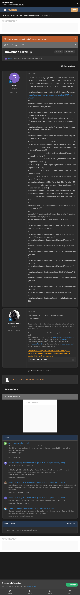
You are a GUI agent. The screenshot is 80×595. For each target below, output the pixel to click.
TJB (11, 457)
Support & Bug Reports (33, 58)
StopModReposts (36, 344)
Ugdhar (12, 492)
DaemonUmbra (14, 324)
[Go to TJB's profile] (5, 443)
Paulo (10, 58)
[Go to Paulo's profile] (6, 58)
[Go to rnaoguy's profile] (5, 463)
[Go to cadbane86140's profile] (5, 508)
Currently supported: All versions (18, 45)
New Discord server (13, 397)
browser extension (66, 344)
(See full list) (71, 524)
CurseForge (63, 340)
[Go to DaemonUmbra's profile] (14, 315)
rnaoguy (13, 477)
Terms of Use (31, 586)
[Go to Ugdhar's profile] (5, 482)
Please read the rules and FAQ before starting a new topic (27, 39)
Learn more (4, 4)
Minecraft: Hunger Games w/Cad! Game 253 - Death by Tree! (31, 508)
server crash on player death (19, 443)
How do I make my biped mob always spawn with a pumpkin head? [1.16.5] (36, 463)
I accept (73, 585)
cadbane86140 (14, 516)
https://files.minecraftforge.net (63, 337)
